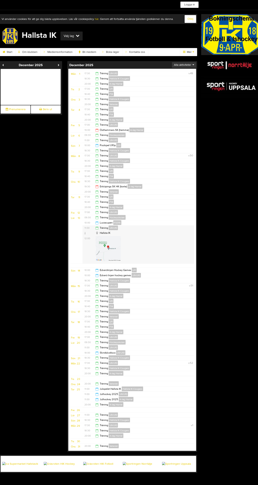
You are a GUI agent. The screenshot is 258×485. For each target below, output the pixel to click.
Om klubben (29, 52)
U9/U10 (113, 73)
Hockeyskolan (117, 135)
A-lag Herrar (116, 83)
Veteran (113, 104)
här (97, 19)
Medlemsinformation (60, 52)
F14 (111, 94)
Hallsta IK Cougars (119, 78)
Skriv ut (47, 109)
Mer (189, 52)
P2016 (117, 222)
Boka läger (112, 52)
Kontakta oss (136, 52)
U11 (111, 88)
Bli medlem (89, 52)
